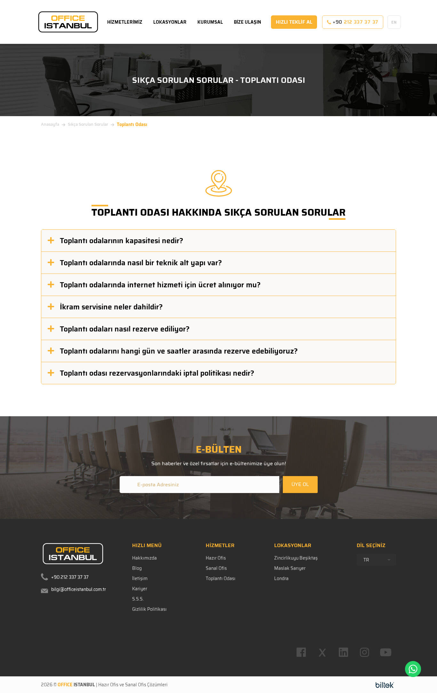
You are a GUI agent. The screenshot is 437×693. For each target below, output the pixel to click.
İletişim (139, 578)
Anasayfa (50, 124)
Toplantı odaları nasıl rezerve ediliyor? (125, 329)
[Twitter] (322, 652)
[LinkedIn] (343, 652)
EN (394, 22)
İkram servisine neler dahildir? (111, 307)
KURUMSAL (210, 22)
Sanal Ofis (216, 568)
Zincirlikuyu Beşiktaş (296, 558)
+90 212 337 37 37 (70, 577)
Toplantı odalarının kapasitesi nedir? (121, 240)
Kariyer (139, 588)
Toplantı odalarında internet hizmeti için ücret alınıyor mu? (160, 285)
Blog (137, 568)
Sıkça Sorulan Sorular (88, 124)
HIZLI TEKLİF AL (294, 22)
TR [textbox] (366, 559)
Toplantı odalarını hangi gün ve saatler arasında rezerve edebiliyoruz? (179, 351)
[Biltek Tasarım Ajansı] (385, 684)
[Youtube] (385, 652)
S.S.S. (138, 598)
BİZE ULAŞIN (247, 22)
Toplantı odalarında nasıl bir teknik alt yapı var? (141, 262)
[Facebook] (301, 652)
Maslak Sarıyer (290, 568)
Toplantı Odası (220, 578)
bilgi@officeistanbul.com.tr (78, 589)
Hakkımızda (144, 558)
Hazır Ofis (216, 558)
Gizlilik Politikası (149, 609)
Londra (281, 578)
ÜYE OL (300, 484)
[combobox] (376, 559)
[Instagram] (364, 652)
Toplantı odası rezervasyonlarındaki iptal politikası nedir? (157, 373)
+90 (354, 22)
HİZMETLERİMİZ (124, 22)
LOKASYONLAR (170, 22)
